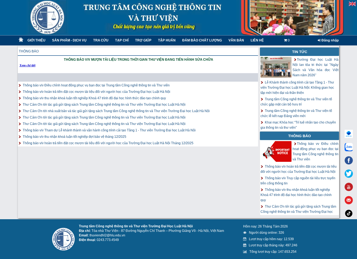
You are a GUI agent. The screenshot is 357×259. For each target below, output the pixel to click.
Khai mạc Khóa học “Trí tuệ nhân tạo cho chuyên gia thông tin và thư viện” (298, 125)
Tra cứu (100, 40)
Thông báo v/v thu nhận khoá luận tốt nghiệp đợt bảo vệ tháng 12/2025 (74, 136)
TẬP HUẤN (167, 40)
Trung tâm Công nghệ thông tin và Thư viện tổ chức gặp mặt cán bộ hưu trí (296, 101)
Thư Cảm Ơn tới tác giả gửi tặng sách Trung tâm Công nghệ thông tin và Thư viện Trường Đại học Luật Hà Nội (104, 104)
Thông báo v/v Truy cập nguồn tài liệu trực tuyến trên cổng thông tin (298, 180)
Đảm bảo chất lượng (201, 40)
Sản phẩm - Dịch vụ (69, 40)
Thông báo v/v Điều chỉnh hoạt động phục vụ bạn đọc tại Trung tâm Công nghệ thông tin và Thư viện (96, 85)
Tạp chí (122, 40)
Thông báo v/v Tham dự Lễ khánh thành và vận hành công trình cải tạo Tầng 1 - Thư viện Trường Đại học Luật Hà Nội (109, 130)
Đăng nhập (330, 40)
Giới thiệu (36, 40)
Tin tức (299, 52)
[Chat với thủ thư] (349, 147)
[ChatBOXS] (349, 134)
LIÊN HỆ (257, 40)
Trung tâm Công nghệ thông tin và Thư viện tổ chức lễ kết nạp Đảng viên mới (296, 113)
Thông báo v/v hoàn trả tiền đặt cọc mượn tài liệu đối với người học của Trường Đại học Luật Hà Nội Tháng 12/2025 (108, 143)
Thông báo (29, 51)
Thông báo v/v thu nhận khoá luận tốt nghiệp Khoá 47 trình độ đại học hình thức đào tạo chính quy (94, 98)
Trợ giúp (143, 40)
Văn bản (236, 40)
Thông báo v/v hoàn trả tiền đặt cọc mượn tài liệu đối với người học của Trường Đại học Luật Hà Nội (96, 91)
